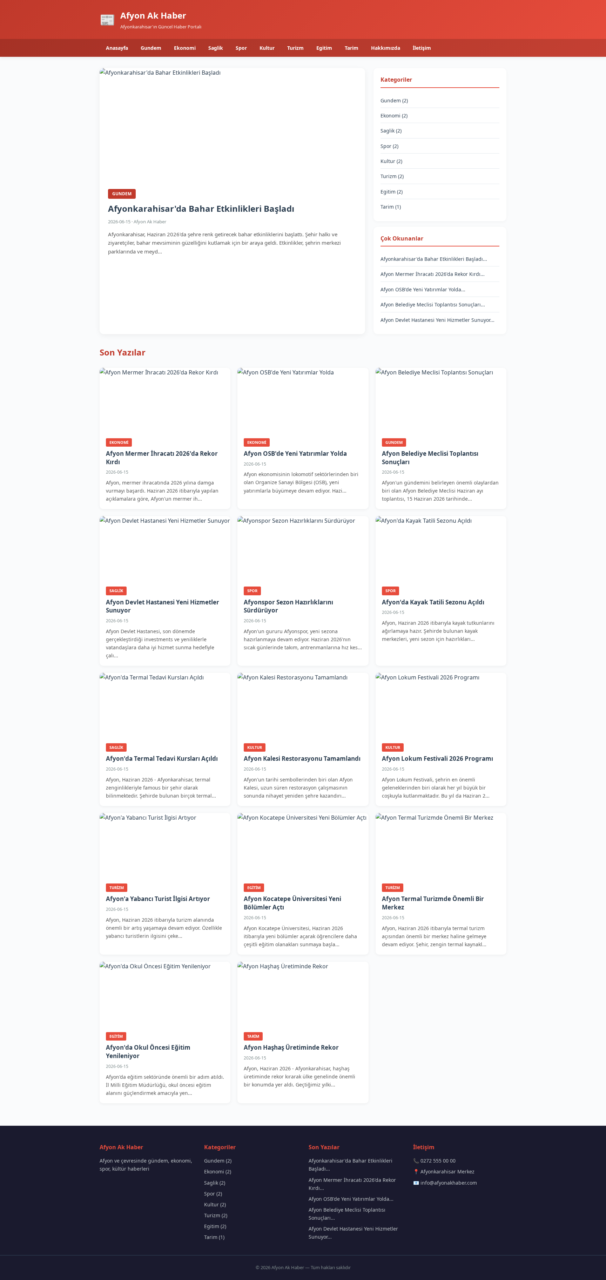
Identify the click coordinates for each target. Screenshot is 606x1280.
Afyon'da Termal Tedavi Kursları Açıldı (162, 758)
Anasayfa (117, 48)
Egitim (324, 48)
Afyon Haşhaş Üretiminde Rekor (291, 1047)
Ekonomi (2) (394, 115)
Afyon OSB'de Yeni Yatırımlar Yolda (295, 453)
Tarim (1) (391, 206)
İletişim (422, 48)
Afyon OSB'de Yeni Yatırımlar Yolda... (423, 289)
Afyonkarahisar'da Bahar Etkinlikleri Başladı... (434, 259)
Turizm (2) (392, 176)
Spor (241, 48)
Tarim (351, 48)
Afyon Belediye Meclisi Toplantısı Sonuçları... (433, 304)
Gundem (151, 48)
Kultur (267, 48)
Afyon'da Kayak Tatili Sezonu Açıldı (433, 602)
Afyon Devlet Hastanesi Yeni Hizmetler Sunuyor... (437, 320)
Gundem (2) (394, 100)
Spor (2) (389, 146)
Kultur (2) (391, 161)
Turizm (295, 48)
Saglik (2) (391, 130)
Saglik (215, 48)
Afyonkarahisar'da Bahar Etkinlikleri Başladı (201, 208)
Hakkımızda (385, 48)
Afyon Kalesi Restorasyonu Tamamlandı (302, 758)
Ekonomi (185, 48)
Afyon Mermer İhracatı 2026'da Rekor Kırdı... (433, 274)
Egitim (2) (392, 191)
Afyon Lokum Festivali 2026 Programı (437, 758)
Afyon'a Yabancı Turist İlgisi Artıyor (158, 899)
